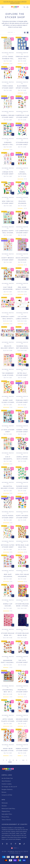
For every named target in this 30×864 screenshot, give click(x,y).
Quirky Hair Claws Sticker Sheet (8, 401)
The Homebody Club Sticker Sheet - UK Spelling (8, 374)
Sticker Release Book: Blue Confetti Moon (22, 634)
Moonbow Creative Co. (8, 53)
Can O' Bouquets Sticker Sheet (8, 458)
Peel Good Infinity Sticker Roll (22, 288)
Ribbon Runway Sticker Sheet (22, 749)
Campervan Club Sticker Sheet (22, 116)
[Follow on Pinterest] (15, 844)
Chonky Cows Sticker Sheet (22, 431)
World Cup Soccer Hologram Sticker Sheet (8, 605)
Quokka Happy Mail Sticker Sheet (8, 232)
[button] (12, 39)
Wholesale (5, 803)
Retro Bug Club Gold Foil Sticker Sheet (22, 546)
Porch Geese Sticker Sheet (8, 87)
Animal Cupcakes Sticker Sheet (22, 173)
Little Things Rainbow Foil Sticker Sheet (8, 58)
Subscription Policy (7, 814)
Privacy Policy (5, 817)
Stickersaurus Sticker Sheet (22, 143)
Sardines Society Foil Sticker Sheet (8, 144)
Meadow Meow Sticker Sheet (22, 720)
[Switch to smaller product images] (27, 32)
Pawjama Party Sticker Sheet (22, 401)
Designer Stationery (7, 789)
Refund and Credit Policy (8, 808)
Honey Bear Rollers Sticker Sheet (7, 750)
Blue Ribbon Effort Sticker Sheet (22, 87)
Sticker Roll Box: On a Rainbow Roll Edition (8, 691)
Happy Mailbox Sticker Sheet (22, 516)
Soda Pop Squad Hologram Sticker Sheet (22, 576)
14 (23, 760)
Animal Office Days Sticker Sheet (22, 458)
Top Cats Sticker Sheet (22, 661)
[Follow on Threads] (11, 844)
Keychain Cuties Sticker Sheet (7, 546)
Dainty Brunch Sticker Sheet (8, 259)
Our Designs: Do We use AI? (9, 786)
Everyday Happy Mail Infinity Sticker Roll (7, 318)
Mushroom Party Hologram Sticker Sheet (8, 661)
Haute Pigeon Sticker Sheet (8, 516)
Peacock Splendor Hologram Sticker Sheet (22, 202)
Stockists (4, 806)
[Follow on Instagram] (7, 844)
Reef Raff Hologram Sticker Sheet (8, 576)
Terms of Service (6, 819)
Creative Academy (7, 784)
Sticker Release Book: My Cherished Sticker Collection (7, 634)
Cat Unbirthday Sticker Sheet (22, 232)
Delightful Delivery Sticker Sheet (8, 487)
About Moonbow (6, 781)
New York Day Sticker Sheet (8, 202)
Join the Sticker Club (7, 778)
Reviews (4, 792)
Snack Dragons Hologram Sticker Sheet (22, 259)
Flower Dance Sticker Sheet (22, 487)
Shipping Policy (6, 811)
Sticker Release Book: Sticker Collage (22, 605)
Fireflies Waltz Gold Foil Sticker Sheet (22, 58)
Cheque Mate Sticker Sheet (8, 173)
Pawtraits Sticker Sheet (22, 691)
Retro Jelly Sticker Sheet (22, 374)
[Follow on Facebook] (2, 844)
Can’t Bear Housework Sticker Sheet (8, 288)
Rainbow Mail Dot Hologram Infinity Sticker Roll (22, 347)
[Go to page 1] (3, 760)
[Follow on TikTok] (24, 844)
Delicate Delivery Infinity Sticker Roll (8, 347)
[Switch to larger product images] (25, 32)
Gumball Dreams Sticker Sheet (8, 116)
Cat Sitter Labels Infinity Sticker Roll (22, 318)
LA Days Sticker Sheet (7, 431)
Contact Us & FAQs (7, 795)
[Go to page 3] (26, 760)
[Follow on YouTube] (20, 844)
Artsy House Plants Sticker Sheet (8, 720)
